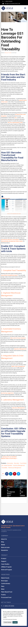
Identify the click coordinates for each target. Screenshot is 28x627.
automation (10, 463)
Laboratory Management (18, 407)
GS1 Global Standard (7, 465)
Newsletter (4, 550)
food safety (23, 463)
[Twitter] (18, 474)
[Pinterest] (14, 474)
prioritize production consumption (10, 239)
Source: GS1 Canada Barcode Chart (14, 213)
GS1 (16, 117)
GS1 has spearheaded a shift (15, 122)
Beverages (4, 580)
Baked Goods (5, 578)
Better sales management (18, 366)
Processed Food (6, 597)
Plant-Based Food (6, 592)
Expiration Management (20, 349)
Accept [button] (15, 622)
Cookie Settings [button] (7, 622)
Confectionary (5, 583)
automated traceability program (9, 275)
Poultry (3, 594)
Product (3, 558)
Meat (2, 589)
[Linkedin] (10, 474)
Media (3, 544)
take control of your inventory (18, 338)
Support (3, 561)
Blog (2, 542)
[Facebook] (7, 474)
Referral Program (6, 569)
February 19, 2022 (8, 52)
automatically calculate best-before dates (12, 241)
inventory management (19, 465)
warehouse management (14, 467)
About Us (4, 539)
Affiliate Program (6, 567)
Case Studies (5, 564)
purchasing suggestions (7, 393)
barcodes (16, 463)
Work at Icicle (5, 547)
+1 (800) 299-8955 (8, 1)
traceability (4, 467)
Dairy (2, 586)
